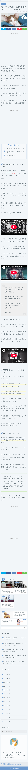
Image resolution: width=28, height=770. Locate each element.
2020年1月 (6, 678)
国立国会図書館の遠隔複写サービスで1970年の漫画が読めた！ (14, 639)
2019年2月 (6, 709)
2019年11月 (6, 686)
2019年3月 (6, 706)
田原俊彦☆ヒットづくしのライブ (15, 152)
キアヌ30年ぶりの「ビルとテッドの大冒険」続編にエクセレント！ (14, 662)
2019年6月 (6, 694)
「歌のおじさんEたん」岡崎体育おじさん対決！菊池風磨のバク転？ (14, 656)
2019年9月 (6, 690)
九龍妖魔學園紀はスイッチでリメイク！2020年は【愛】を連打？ (13, 651)
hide (18, 145)
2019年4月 (6, 702)
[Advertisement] (14, 48)
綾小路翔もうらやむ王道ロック (15, 148)
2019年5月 (6, 698)
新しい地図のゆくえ (12, 155)
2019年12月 (6, 682)
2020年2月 (6, 674)
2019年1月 (6, 713)
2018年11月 (6, 721)
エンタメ (3, 4)
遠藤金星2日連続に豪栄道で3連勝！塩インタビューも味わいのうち (14, 645)
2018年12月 (6, 717)
